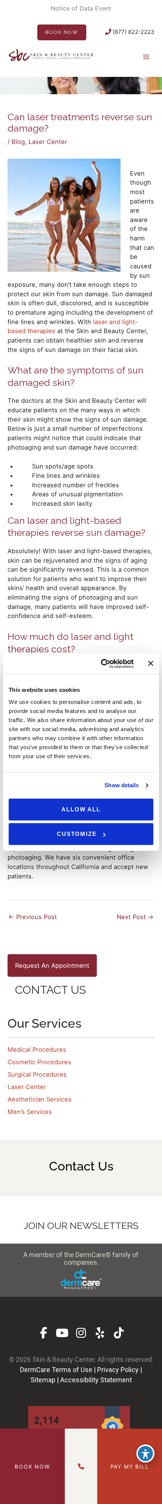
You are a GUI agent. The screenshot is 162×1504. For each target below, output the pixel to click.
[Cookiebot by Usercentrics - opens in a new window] (102, 664)
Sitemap (43, 1380)
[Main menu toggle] (146, 56)
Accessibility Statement (96, 1380)
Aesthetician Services (40, 1099)
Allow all (80, 809)
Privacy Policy (118, 1370)
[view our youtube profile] (62, 1333)
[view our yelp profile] (100, 1333)
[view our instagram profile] (81, 1333)
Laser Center (48, 141)
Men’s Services (30, 1111)
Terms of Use (72, 1370)
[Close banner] (150, 663)
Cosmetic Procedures (39, 1062)
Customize (76, 834)
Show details (121, 785)
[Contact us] (81, 1466)
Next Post (135, 917)
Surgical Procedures (37, 1074)
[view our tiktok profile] (118, 1333)
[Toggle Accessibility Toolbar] (145, 1453)
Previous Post (32, 917)
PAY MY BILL (129, 1466)
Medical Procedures (37, 1049)
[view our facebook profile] (43, 1333)
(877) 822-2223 (132, 31)
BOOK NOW (61, 32)
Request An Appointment (52, 965)
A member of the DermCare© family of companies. (81, 1258)
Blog (18, 141)
